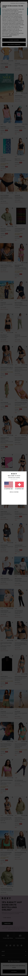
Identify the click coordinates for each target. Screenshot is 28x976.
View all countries (14, 492)
